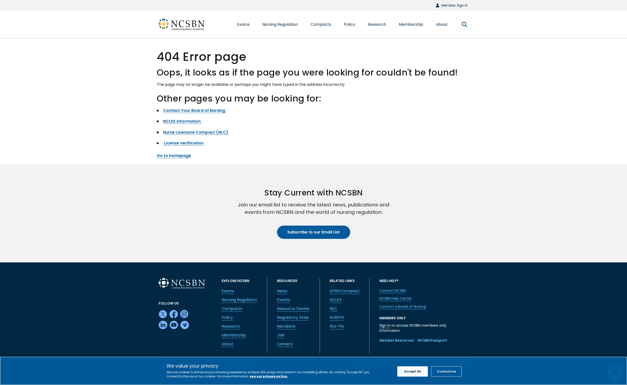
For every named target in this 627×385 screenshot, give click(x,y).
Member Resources (396, 340)
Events (283, 300)
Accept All (412, 371)
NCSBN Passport (432, 340)
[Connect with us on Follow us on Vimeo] (184, 325)
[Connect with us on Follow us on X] (163, 314)
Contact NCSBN (392, 290)
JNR (280, 335)
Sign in (384, 325)
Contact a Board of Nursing (402, 306)
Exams (228, 291)
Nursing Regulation (239, 300)
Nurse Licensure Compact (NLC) (195, 132)
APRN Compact (345, 291)
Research (231, 326)
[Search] (464, 24)
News (282, 291)
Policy (227, 317)
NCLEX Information (182, 121)
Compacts (232, 308)
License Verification (184, 143)
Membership (234, 335)
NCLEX (336, 300)
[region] (313, 371)
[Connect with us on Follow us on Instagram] (184, 314)
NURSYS (337, 317)
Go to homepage (174, 155)
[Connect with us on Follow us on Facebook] (173, 314)
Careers (285, 344)
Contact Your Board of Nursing (194, 110)
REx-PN (337, 326)
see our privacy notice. (269, 376)
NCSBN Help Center (395, 298)
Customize (446, 371)
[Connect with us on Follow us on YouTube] (173, 325)
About (227, 344)
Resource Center (293, 308)
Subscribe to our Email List (313, 232)
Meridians (286, 326)
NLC (333, 308)
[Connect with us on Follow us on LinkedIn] (163, 325)
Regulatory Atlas (293, 317)
